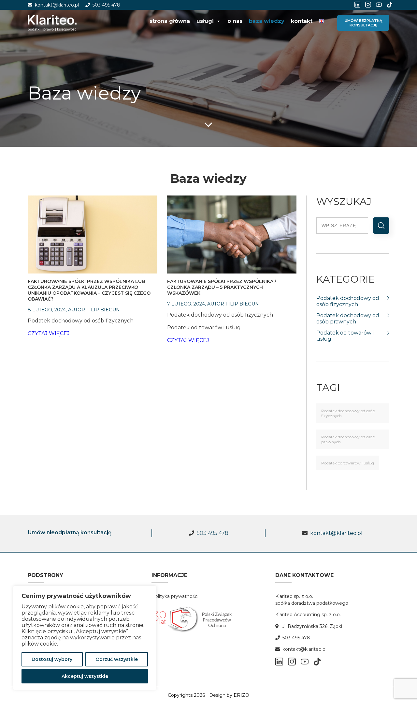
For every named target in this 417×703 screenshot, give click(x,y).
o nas (234, 21)
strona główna (170, 21)
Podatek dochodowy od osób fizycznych (348, 413)
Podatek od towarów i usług (347, 463)
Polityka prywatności (174, 596)
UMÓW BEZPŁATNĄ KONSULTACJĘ (363, 22)
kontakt (301, 21)
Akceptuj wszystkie (85, 676)
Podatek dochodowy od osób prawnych (348, 439)
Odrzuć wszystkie (116, 659)
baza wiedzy (266, 21)
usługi (205, 21)
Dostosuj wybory (52, 659)
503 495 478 (105, 5)
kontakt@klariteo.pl (55, 5)
